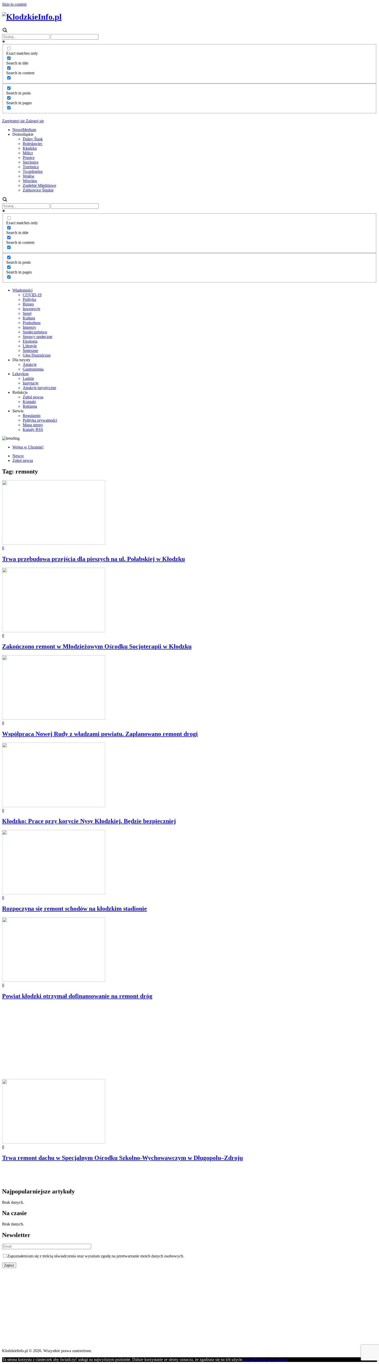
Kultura (29, 318)
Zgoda (248, 1359)
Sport (27, 313)
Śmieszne (30, 350)
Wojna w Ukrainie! (28, 447)
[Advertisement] (156, 1041)
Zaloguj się (34, 121)
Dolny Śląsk (33, 139)
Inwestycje (31, 309)
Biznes (28, 304)
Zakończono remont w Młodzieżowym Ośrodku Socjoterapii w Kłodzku (97, 646)
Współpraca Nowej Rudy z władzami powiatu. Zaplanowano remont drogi (100, 734)
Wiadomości (22, 290)
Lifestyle (30, 346)
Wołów (29, 176)
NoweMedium (24, 129)
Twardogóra (33, 171)
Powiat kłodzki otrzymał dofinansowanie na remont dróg (77, 996)
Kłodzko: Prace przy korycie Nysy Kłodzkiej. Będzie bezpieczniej (89, 821)
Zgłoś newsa (33, 397)
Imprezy (29, 327)
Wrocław (30, 181)
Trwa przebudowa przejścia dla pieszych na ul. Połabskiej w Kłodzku (93, 559)
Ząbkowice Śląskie (38, 190)
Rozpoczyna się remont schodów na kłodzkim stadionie (74, 908)
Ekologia (30, 341)
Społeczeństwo (35, 332)
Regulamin (31, 415)
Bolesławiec (33, 143)
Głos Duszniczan (37, 355)
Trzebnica (31, 167)
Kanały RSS (33, 429)
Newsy (18, 456)
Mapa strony (33, 425)
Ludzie (28, 378)
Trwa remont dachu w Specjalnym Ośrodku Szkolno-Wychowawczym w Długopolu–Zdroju (122, 1157)
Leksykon (20, 374)
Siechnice (30, 162)
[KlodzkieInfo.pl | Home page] (32, 16)
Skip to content (14, 4)
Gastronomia (33, 369)
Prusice (29, 157)
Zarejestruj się (13, 121)
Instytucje (30, 383)
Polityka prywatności (40, 420)
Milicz (28, 153)
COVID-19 (32, 295)
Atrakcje (30, 364)
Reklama (30, 406)
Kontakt (29, 401)
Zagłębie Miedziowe (39, 185)
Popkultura (31, 322)
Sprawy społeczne (37, 336)
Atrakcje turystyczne (39, 388)
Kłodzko (30, 148)
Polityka (29, 299)
